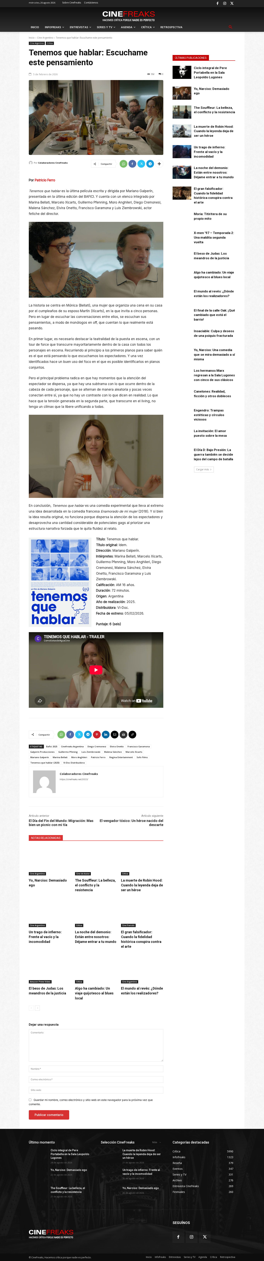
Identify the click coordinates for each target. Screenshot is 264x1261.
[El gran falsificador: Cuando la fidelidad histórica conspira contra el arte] (142, 912)
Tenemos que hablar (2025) (45, 762)
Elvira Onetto (117, 746)
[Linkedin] (106, 734)
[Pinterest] (97, 734)
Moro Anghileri (79, 757)
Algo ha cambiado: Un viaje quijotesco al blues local (94, 993)
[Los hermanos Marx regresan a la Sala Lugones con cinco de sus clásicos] (182, 375)
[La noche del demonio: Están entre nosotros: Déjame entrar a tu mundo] (96, 912)
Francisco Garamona (139, 746)
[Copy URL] (132, 734)
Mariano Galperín (39, 757)
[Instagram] (224, 3)
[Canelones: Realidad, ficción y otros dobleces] (182, 395)
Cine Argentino (45, 37)
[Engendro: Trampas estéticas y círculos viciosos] (182, 414)
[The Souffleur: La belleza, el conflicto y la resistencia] (96, 860)
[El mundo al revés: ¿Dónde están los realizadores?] (142, 968)
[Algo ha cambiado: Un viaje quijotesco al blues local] (96, 968)
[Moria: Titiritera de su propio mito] (182, 218)
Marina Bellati (60, 757)
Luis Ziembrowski (91, 751)
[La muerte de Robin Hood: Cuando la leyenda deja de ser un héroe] (142, 860)
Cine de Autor (83, 873)
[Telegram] (150, 164)
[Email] (114, 734)
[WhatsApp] (123, 164)
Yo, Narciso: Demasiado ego (69, 1169)
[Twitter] (232, 3)
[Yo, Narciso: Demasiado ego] (50, 860)
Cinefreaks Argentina (72, 746)
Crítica (50, 43)
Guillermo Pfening (68, 751)
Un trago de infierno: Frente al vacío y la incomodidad (45, 937)
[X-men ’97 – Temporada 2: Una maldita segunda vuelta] (182, 237)
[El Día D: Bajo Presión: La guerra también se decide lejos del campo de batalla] (182, 454)
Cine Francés (128, 925)
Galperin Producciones (42, 751)
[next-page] (37, 1008)
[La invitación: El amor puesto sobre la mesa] (182, 435)
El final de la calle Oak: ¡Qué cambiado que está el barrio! (214, 315)
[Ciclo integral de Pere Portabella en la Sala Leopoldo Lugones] (182, 72)
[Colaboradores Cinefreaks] (31, 163)
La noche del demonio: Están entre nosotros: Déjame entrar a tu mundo (95, 937)
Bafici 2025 (51, 746)
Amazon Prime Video (40, 981)
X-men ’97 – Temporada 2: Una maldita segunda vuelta (214, 237)
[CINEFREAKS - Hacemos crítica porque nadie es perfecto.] (129, 15)
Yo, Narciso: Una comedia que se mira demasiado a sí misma (214, 354)
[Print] (123, 734)
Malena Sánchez (113, 751)
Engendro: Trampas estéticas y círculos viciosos (209, 414)
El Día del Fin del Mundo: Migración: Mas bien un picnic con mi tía (61, 823)
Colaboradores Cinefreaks (53, 162)
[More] (159, 164)
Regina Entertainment (121, 757)
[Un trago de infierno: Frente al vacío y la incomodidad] (50, 912)
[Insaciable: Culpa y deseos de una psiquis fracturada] (182, 335)
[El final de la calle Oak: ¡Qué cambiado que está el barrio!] (182, 314)
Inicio (32, 37)
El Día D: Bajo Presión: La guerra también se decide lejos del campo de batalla (213, 454)
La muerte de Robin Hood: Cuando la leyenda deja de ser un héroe (142, 885)
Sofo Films (142, 757)
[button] (230, 27)
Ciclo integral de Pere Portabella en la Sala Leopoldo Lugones (210, 72)
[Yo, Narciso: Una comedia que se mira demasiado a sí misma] (182, 354)
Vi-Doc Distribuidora (74, 762)
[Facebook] (217, 3)
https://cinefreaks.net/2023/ (74, 779)
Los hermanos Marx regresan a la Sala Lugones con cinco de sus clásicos (214, 375)
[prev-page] (31, 1008)
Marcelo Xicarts (134, 751)
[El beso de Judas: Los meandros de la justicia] (50, 968)
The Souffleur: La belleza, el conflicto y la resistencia (95, 885)
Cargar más (202, 469)
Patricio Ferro (45, 180)
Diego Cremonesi (97, 746)
